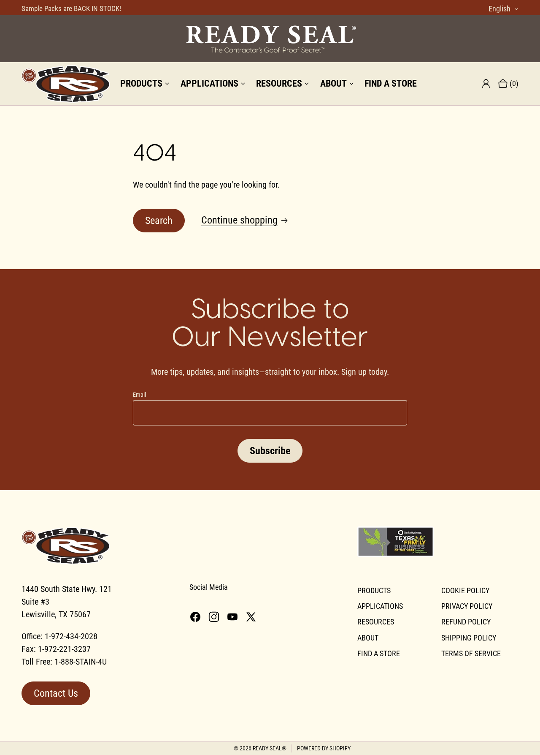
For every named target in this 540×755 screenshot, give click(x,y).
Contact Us (56, 693)
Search (159, 220)
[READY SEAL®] (270, 38)
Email (139, 394)
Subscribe (270, 451)
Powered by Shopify (324, 748)
